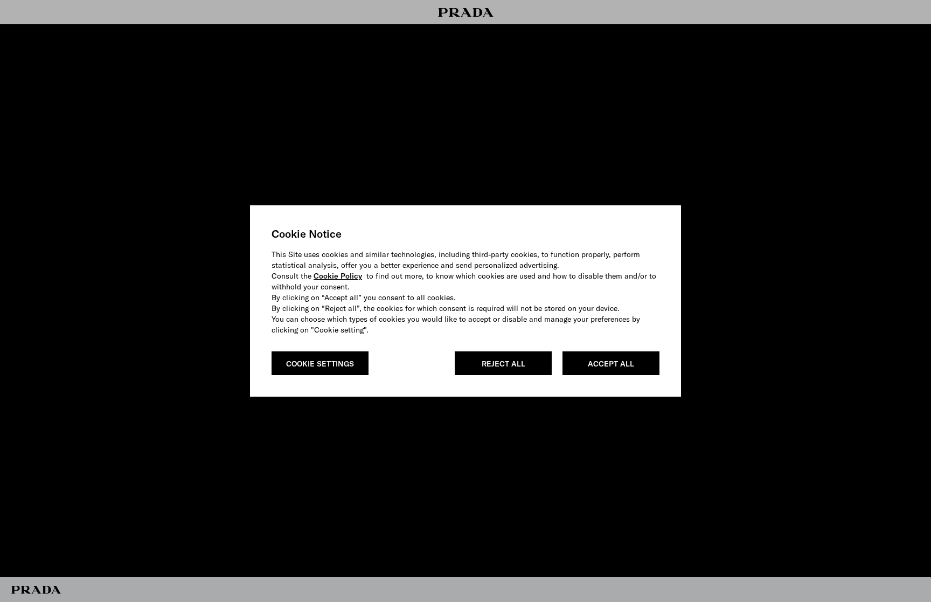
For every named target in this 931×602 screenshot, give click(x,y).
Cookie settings (320, 364)
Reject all (503, 364)
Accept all (611, 364)
